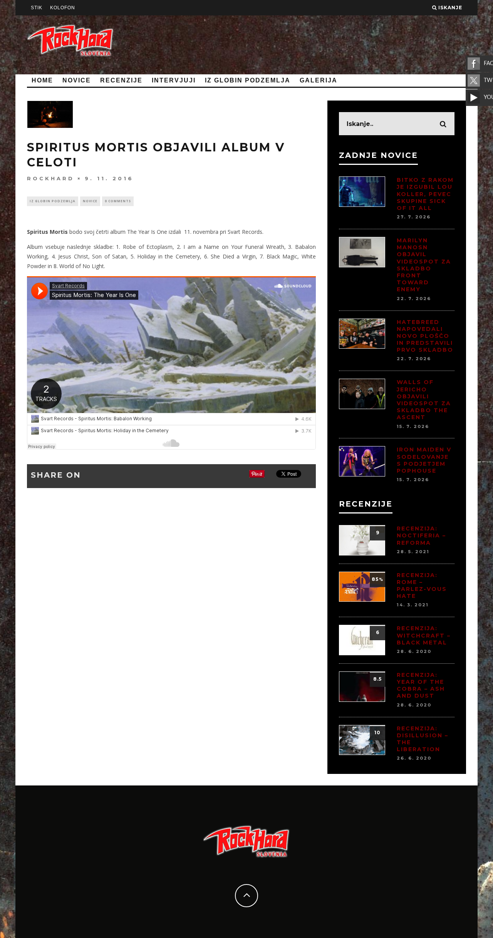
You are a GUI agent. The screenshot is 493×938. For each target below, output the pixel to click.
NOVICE (76, 80)
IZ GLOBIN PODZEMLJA (247, 80)
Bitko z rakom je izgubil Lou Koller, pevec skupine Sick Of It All (425, 193)
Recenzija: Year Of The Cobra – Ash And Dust (421, 685)
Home (42, 80)
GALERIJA (318, 80)
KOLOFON (62, 7)
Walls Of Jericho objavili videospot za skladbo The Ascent (424, 400)
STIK (36, 7)
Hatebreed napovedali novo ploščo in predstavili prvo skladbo (425, 336)
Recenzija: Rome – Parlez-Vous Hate (422, 586)
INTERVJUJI (174, 80)
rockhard (50, 178)
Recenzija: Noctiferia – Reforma (421, 535)
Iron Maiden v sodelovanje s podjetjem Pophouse (424, 460)
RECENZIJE (121, 80)
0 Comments (118, 201)
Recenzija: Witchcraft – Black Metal (424, 635)
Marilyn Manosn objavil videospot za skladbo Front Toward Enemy (424, 265)
